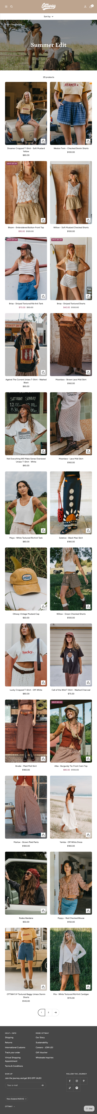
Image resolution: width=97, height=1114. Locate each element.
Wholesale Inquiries (44, 1057)
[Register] (42, 1085)
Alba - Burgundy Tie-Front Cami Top (71, 766)
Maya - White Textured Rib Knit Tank (26, 538)
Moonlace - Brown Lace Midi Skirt (71, 379)
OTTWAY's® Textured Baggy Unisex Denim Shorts (26, 995)
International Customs (15, 1047)
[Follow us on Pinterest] (83, 1080)
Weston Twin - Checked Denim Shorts (71, 148)
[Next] (55, 1012)
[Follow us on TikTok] (69, 1087)
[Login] (85, 7)
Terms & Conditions (14, 1066)
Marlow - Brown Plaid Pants (26, 842)
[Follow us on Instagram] (76, 1080)
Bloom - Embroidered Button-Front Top (26, 227)
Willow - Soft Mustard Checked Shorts (71, 227)
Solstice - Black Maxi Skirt (71, 538)
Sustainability (42, 1042)
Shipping (9, 1037)
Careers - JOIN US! (44, 1047)
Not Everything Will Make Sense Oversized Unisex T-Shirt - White (26, 460)
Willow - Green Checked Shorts (71, 614)
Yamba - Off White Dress (71, 842)
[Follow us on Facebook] (69, 1080)
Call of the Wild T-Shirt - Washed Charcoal (71, 690)
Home (7, 24)
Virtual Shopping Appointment (12, 1059)
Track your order (12, 1052)
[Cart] (90, 6)
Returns (8, 1042)
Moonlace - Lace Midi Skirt (71, 459)
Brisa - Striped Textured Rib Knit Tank (26, 303)
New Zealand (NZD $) (15, 1099)
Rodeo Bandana (26, 918)
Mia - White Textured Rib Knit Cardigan (71, 994)
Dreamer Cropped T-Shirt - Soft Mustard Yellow (26, 150)
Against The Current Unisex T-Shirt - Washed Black (26, 381)
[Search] (11, 6)
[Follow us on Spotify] (76, 1087)
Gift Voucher (41, 1052)
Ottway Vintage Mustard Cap (26, 614)
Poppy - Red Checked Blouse (71, 918)
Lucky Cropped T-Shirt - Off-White (26, 690)
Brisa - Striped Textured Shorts (71, 303)
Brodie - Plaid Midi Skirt (26, 766)
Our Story (40, 1037)
